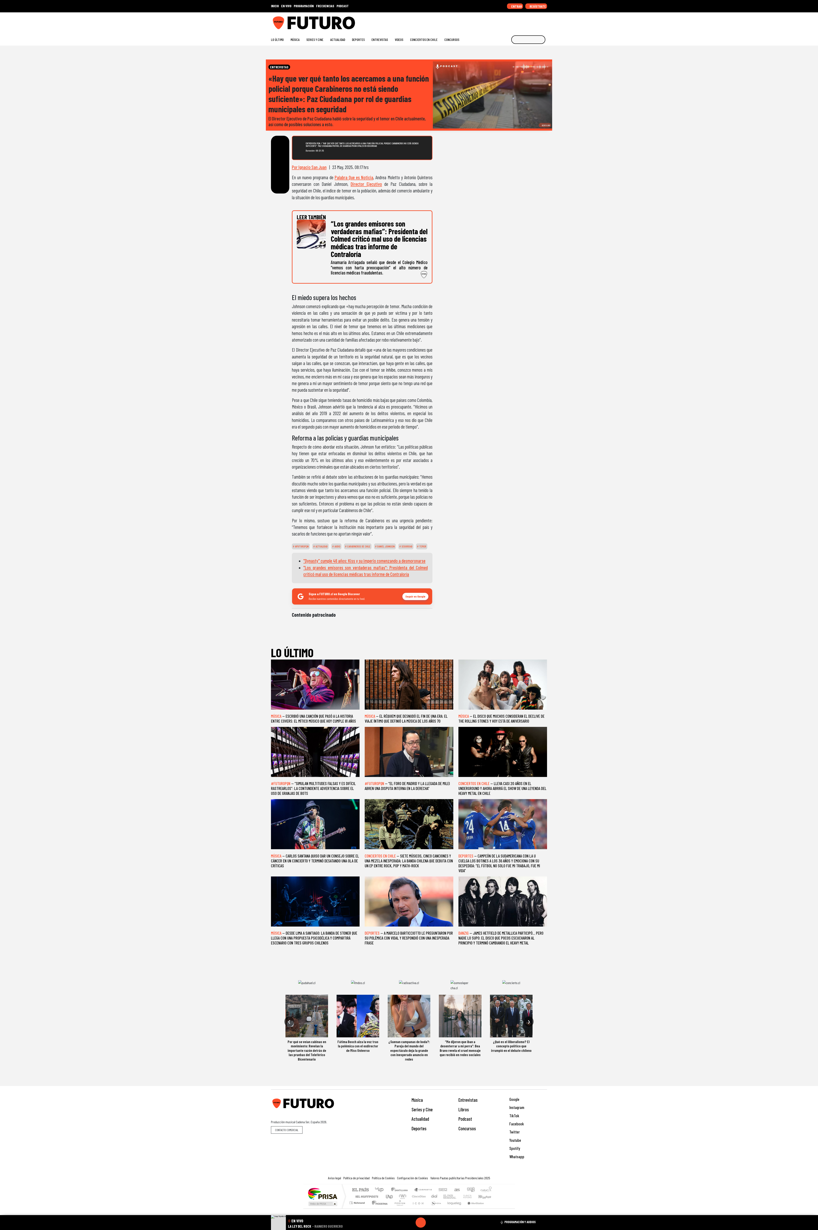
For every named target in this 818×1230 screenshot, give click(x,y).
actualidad (321, 546)
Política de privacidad (356, 1178)
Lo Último (277, 40)
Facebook (516, 1123)
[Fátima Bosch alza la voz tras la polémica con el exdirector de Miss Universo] (358, 1016)
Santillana (400, 1190)
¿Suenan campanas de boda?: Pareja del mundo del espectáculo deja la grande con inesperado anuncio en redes (409, 1050)
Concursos (451, 40)
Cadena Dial (471, 1196)
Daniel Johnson (386, 546)
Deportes (358, 40)
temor (422, 546)
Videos (399, 40)
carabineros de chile (358, 546)
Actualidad (337, 40)
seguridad (406, 546)
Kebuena (486, 1196)
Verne (458, 1196)
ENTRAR (516, 6)
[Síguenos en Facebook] (518, 21)
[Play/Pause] (421, 1222)
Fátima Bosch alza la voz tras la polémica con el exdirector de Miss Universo (357, 1045)
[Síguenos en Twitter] (525, 21)
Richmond (357, 1208)
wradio (401, 1196)
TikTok (513, 1115)
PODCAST (343, 6)
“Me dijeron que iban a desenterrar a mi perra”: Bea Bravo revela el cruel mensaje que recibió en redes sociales (460, 1048)
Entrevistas (380, 40)
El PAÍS (360, 1190)
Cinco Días (418, 1196)
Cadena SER (442, 1190)
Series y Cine (314, 40)
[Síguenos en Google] (497, 21)
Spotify (514, 1148)
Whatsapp (516, 1156)
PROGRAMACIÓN (304, 6)
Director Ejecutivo (366, 184)
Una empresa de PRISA (322, 1193)
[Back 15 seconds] (410, 1222)
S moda (434, 1208)
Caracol (486, 1190)
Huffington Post (366, 1196)
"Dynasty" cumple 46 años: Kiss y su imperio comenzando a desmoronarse (364, 560)
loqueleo (452, 1208)
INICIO (275, 6)
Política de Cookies (383, 1178)
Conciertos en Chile (424, 40)
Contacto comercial (286, 1130)
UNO (389, 1196)
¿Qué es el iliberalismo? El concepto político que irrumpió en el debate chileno (511, 1045)
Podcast (465, 1119)
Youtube (514, 1140)
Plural (398, 1208)
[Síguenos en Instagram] (504, 21)
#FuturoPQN (301, 546)
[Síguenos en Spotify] (538, 21)
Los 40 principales (381, 1190)
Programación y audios (520, 1222)
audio (337, 546)
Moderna (378, 1208)
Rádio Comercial (492, 1208)
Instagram (516, 1107)
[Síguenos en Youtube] (531, 21)
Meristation (473, 1208)
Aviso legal (334, 1178)
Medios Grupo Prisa (322, 1203)
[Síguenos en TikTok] (511, 21)
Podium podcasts (357, 1201)
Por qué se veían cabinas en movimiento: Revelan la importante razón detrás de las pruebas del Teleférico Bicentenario (307, 1050)
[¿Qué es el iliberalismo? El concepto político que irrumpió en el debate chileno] (511, 1016)
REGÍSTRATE (537, 6)
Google (513, 1099)
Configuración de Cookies (412, 1178)
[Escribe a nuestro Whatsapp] (545, 21)
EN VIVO (286, 6)
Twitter (514, 1131)
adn (470, 1190)
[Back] (400, 1222)
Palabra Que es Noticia (354, 177)
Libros (463, 1109)
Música (295, 40)
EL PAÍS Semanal (446, 1196)
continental (434, 1196)
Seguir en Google (415, 596)
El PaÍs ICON (417, 1208)
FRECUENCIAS (325, 6)
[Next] (441, 1222)
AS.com (456, 1190)
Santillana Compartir (423, 1190)
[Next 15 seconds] (431, 1222)
